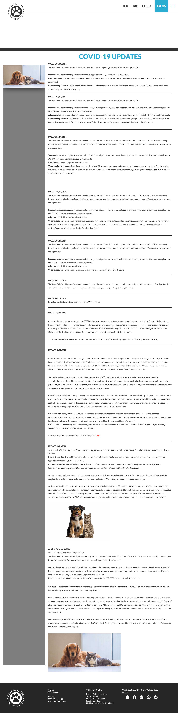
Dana (111, 122)
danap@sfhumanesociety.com (67, 89)
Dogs (125, 6)
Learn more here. (150, 339)
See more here (95, 302)
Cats (135, 6)
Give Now (161, 6)
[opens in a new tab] (128, 697)
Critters (146, 6)
